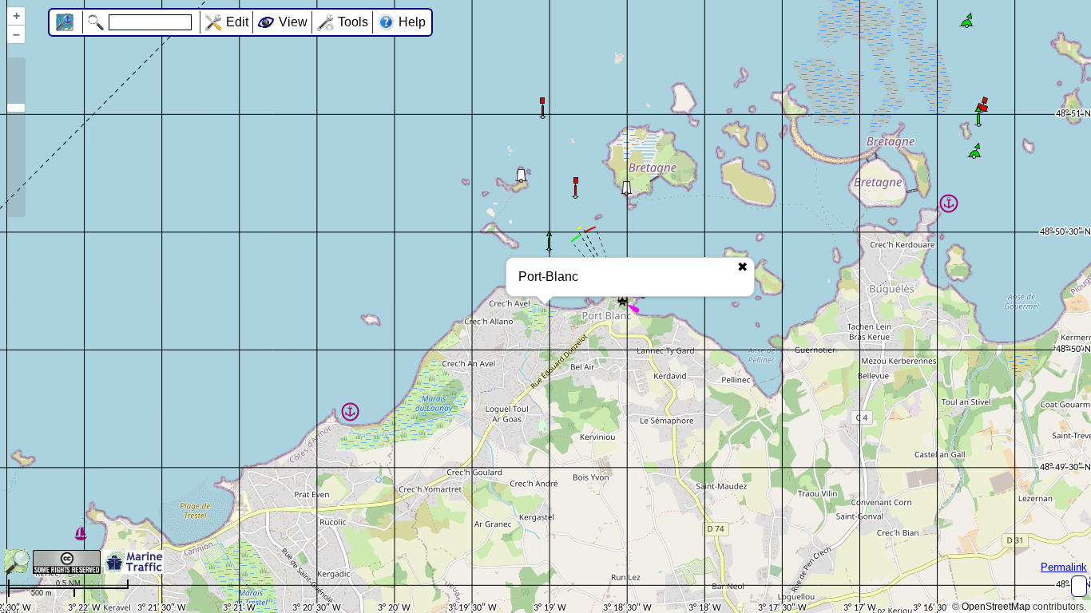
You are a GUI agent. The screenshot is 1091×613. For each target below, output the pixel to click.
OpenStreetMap (996, 606)
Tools (353, 22)
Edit (237, 22)
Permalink (1064, 567)
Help (412, 22)
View (293, 22)
